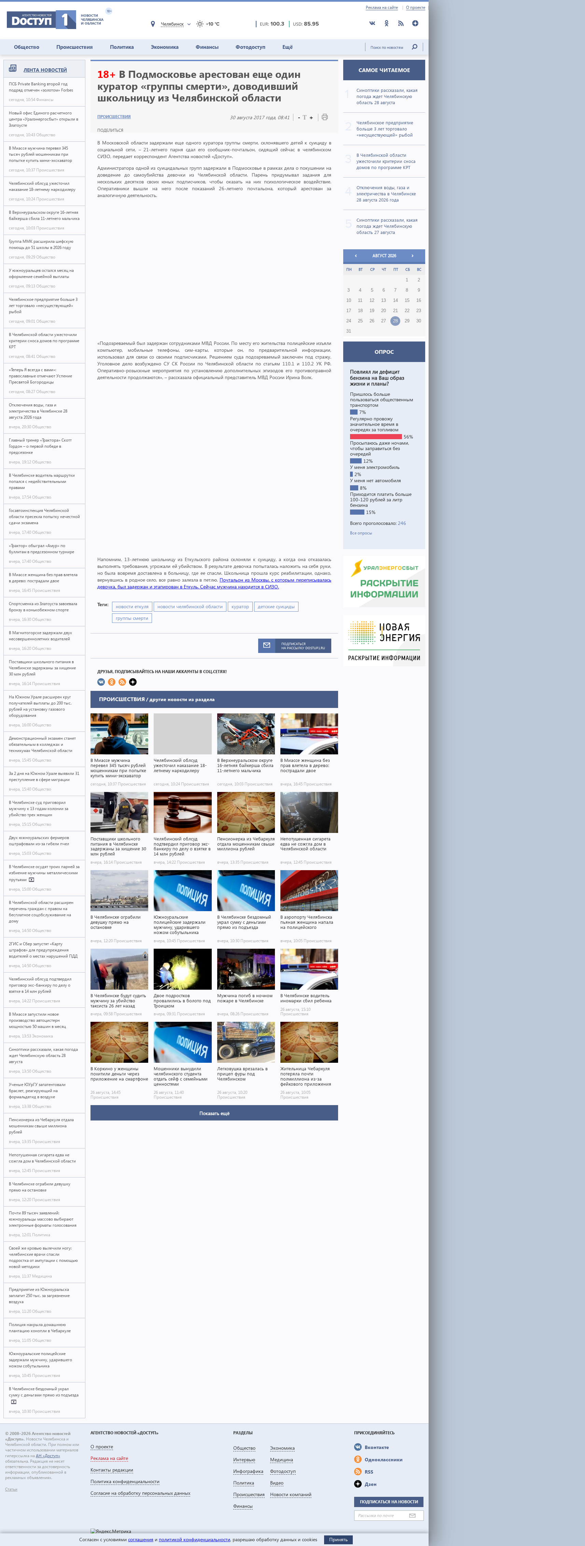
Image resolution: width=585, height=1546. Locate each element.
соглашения (140, 1539)
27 (383, 321)
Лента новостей (45, 70)
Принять (338, 1539)
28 (395, 321)
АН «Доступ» (48, 1455)
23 (418, 310)
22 (407, 310)
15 (407, 300)
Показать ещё (214, 1113)
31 (348, 331)
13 (383, 300)
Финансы (207, 46)
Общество (26, 46)
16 (418, 300)
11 (360, 300)
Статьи (11, 1489)
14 (395, 300)
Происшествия (74, 46)
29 (407, 321)
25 (360, 321)
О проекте (415, 7)
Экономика (165, 46)
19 (372, 310)
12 (372, 300)
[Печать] (325, 118)
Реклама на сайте (382, 7)
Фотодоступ (250, 46)
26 (372, 321)
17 (348, 310)
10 (348, 300)
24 (348, 321)
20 (383, 310)
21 (395, 310)
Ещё (287, 46)
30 (418, 321)
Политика (122, 46)
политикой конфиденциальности (194, 1539)
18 (360, 310)
